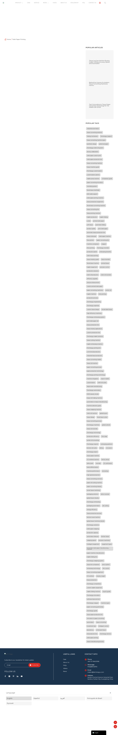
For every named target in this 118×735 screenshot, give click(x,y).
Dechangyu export (92, 452)
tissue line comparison (93, 564)
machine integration (92, 378)
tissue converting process (94, 421)
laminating (105, 471)
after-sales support (92, 194)
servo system (106, 564)
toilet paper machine (105, 236)
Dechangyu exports (92, 444)
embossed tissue (101, 630)
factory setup (105, 459)
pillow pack (90, 463)
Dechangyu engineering (94, 301)
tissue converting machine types (96, 140)
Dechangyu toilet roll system (95, 148)
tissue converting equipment (51, 67)
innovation (109, 448)
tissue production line (93, 325)
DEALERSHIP (74, 2)
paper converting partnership (95, 607)
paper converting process (94, 367)
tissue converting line (93, 209)
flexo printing (90, 248)
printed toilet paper (98, 221)
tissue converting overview (94, 478)
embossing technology (93, 568)
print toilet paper (58, 69)
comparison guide (107, 178)
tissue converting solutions (94, 132)
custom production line (93, 332)
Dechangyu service (105, 634)
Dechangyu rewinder (103, 248)
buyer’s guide (106, 591)
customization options (93, 174)
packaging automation (93, 505)
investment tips (91, 626)
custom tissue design (93, 309)
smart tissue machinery (93, 490)
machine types (105, 603)
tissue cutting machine (93, 340)
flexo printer (90, 240)
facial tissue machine (93, 263)
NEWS (45, 2)
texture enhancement (93, 282)
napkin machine (91, 294)
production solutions (92, 271)
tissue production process (94, 513)
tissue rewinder (105, 259)
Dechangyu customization (94, 171)
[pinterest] (13, 676)
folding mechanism (92, 136)
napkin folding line (92, 557)
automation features (93, 536)
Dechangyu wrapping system (95, 560)
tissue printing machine (36, 67)
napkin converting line (102, 240)
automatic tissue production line (96, 232)
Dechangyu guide (92, 610)
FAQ (83, 2)
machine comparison (93, 244)
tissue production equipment (95, 201)
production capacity (92, 532)
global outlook (106, 425)
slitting (101, 448)
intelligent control (103, 626)
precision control (104, 267)
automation (90, 622)
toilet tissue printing (92, 255)
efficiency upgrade (92, 278)
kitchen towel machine (93, 517)
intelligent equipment (93, 544)
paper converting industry (94, 486)
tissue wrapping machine (94, 409)
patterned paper (103, 144)
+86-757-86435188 (93, 661)
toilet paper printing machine (45, 69)
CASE (28, 2)
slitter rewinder (105, 494)
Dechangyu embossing (93, 502)
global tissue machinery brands (95, 521)
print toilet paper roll (55, 71)
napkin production (92, 217)
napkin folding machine (93, 591)
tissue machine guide (93, 167)
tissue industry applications (94, 328)
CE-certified (90, 576)
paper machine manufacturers (95, 553)
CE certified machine (93, 459)
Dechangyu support (106, 136)
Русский (10, 703)
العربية (62, 698)
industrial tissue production (94, 355)
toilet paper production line (94, 159)
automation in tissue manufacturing (97, 402)
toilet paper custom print (94, 155)
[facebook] (5, 676)
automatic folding (100, 225)
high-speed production (93, 475)
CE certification (107, 463)
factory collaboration (92, 151)
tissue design (90, 417)
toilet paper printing (19, 39)
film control (106, 568)
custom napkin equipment (94, 587)
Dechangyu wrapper (92, 603)
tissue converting (101, 622)
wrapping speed (91, 540)
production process (92, 298)
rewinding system (92, 186)
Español (37, 698)
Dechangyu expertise (93, 305)
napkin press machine (93, 178)
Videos (65, 668)
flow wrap (104, 436)
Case (64, 659)
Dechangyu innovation (93, 595)
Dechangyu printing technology (96, 375)
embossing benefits (105, 251)
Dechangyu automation (94, 390)
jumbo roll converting (93, 440)
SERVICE (36, 2)
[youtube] (21, 676)
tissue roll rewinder (92, 428)
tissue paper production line (95, 614)
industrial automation (93, 128)
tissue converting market (94, 359)
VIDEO (55, 2)
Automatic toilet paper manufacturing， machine (98, 548)
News (65, 671)
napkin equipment (92, 267)
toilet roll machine (92, 413)
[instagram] (9, 676)
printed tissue (105, 263)
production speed (92, 251)
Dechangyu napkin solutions (95, 336)
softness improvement (93, 599)
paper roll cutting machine (94, 482)
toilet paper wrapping (93, 529)
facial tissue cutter (102, 417)
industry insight (100, 576)
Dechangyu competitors (94, 584)
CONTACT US (92, 2)
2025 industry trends (92, 394)
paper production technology (95, 371)
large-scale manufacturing (94, 386)
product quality (91, 228)
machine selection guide (94, 405)
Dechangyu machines (93, 425)
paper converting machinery (95, 290)
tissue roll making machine (94, 398)
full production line (92, 634)
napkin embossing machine (95, 344)
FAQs (64, 665)
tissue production (92, 580)
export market (105, 378)
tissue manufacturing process (95, 641)
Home (9, 39)
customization (91, 382)
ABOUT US (64, 2)
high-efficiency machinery (94, 313)
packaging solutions (92, 494)
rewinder (98, 463)
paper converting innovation (95, 182)
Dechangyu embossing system (96, 317)
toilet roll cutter (102, 382)
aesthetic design (91, 144)
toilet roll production (92, 275)
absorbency (90, 630)
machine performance (93, 471)
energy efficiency (92, 509)
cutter (88, 221)
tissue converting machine (94, 163)
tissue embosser (91, 236)
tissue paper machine (93, 455)
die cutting (106, 505)
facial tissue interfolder (93, 190)
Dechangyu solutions (93, 525)
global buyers (103, 413)
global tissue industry (93, 498)
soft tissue (90, 225)
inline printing (102, 294)
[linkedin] (17, 676)
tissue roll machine (92, 363)
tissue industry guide (93, 259)
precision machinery (104, 540)
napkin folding (104, 217)
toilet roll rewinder (106, 275)
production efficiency (93, 436)
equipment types (107, 544)
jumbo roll (108, 290)
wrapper (104, 244)
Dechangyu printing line (94, 348)
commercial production (93, 352)
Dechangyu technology (93, 432)
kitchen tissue (105, 536)
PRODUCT (18, 2)
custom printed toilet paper (42, 71)
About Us (66, 662)
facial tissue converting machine (96, 205)
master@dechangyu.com (95, 672)
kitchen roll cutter (92, 448)
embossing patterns (106, 444)
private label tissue (107, 309)
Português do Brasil (94, 698)
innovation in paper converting (95, 618)
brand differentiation (92, 467)
